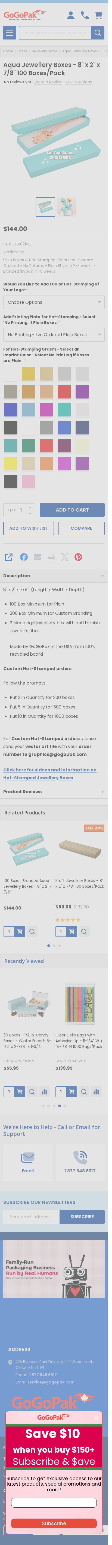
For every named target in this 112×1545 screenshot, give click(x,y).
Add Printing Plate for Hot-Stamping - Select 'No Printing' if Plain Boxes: (49, 320)
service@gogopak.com (50, 1382)
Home (8, 51)
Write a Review (48, 82)
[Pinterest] (78, 557)
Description (16, 576)
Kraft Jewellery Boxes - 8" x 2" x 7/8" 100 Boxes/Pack (79, 883)
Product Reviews (22, 792)
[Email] (37, 557)
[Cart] (98, 15)
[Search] (97, 32)
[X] (65, 557)
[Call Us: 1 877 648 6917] (85, 15)
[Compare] (44, 1091)
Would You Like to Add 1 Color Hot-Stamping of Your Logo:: (51, 287)
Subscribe (82, 1217)
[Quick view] (32, 931)
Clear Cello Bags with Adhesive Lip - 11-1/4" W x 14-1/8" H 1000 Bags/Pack (78, 1040)
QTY (12, 510)
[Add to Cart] (19, 1091)
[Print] (51, 557)
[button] (54, 1269)
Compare (81, 528)
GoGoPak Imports (70, 1061)
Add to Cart (72, 509)
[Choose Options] (19, 931)
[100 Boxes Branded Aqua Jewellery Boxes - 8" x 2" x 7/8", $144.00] (28, 849)
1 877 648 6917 (43, 1374)
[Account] (71, 15)
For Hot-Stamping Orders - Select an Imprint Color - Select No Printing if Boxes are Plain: (46, 355)
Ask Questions (78, 82)
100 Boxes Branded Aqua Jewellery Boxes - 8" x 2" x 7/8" (28, 886)
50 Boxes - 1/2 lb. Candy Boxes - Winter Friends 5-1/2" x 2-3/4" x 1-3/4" (27, 1040)
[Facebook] (24, 557)
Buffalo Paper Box (19, 1061)
